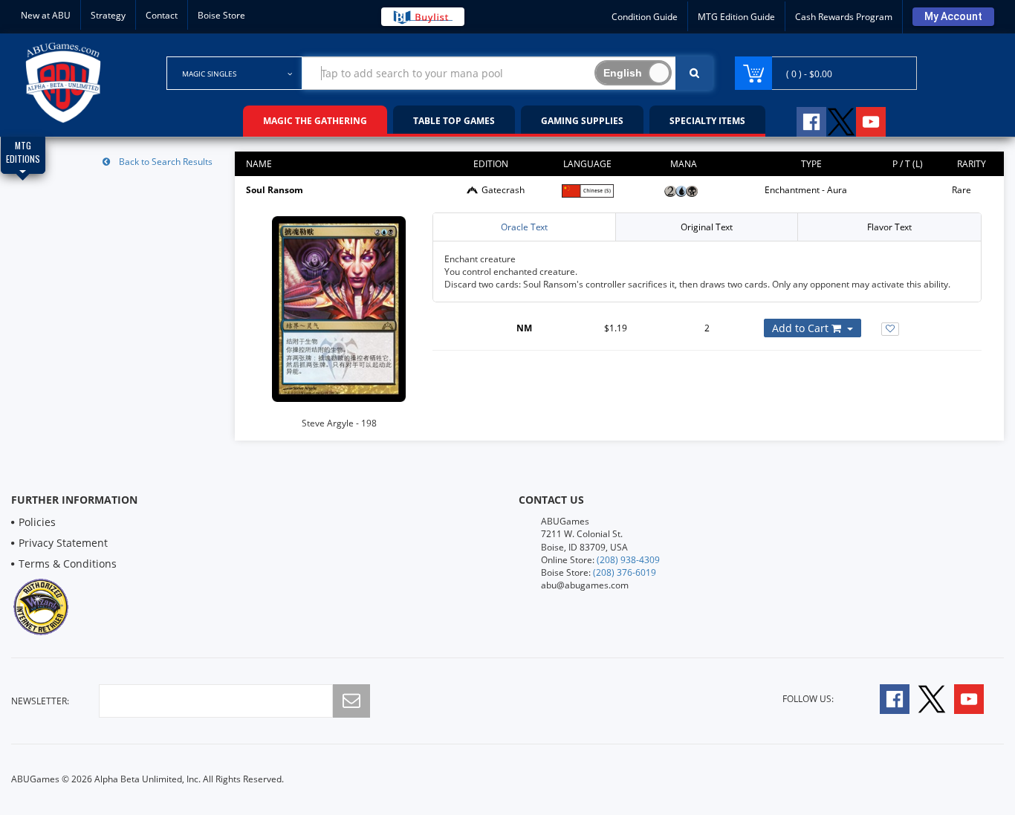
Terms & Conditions (68, 563)
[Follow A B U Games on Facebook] (801, 119)
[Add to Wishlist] (890, 329)
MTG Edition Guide (736, 16)
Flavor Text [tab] (889, 227)
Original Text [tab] (707, 227)
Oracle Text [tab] (524, 227)
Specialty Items (707, 120)
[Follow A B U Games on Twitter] (841, 119)
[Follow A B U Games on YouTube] (881, 119)
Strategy (108, 15)
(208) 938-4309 (628, 559)
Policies (37, 522)
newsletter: (40, 701)
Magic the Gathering (315, 120)
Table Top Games (454, 120)
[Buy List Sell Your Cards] (422, 16)
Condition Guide (645, 16)
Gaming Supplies (582, 120)
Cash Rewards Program (843, 16)
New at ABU (46, 15)
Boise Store (221, 15)
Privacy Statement (63, 543)
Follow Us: (808, 698)
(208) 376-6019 (624, 572)
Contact (162, 15)
